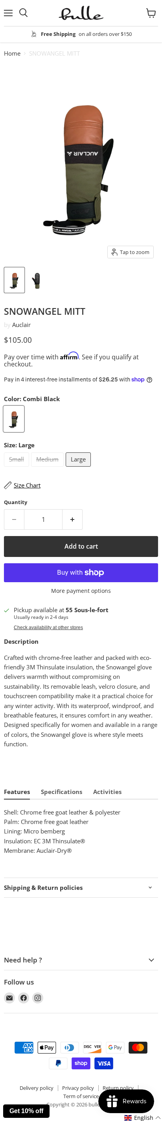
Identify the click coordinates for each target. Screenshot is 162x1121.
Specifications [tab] (61, 792)
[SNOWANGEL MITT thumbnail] (14, 280)
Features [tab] (17, 792)
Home (12, 53)
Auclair (21, 325)
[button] (142, 1118)
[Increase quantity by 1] (73, 519)
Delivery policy (36, 1087)
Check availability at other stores (48, 627)
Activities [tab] (107, 792)
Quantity (15, 502)
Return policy (118, 1087)
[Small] (17, 468)
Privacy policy (78, 1087)
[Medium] (48, 468)
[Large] (79, 468)
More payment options (81, 591)
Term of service (81, 1096)
